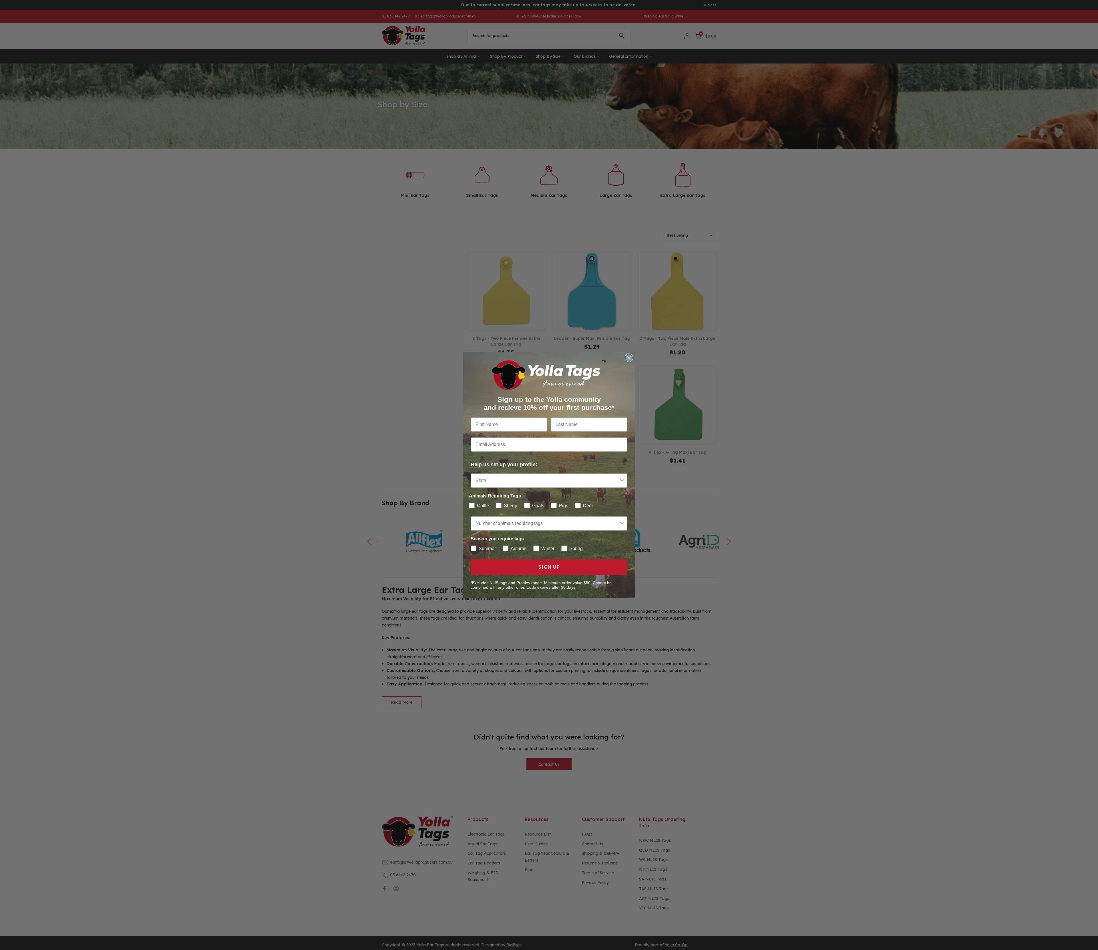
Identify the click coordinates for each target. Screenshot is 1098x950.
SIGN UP (549, 567)
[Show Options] (622, 480)
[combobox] (547, 480)
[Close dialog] (628, 357)
